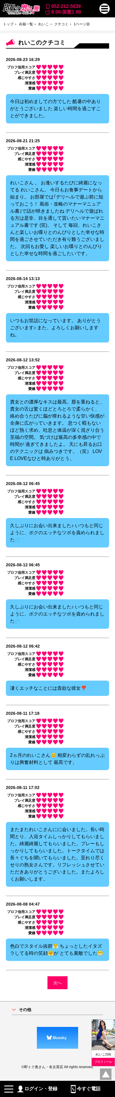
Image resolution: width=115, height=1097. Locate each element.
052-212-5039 (66, 6)
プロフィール (103, 1061)
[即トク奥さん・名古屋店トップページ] (21, 9)
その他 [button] (25, 1009)
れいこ (43, 24)
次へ (57, 982)
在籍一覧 (26, 24)
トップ (8, 24)
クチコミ (61, 24)
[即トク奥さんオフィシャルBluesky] (57, 1038)
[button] (104, 9)
